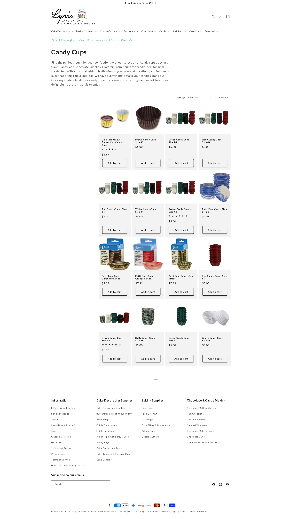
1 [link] (156, 377)
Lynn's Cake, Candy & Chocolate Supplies (78, 511)
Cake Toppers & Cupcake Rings (113, 454)
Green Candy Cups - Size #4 (180, 141)
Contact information (198, 511)
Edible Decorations (107, 425)
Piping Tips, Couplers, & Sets (112, 436)
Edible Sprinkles (105, 431)
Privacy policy (142, 511)
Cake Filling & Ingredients (156, 425)
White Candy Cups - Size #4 (146, 210)
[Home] (53, 40)
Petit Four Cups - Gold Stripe (181, 277)
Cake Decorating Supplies (110, 408)
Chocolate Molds (196, 419)
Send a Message (60, 413)
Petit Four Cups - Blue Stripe (214, 210)
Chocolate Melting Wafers (201, 408)
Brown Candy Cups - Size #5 (113, 339)
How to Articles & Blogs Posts (68, 465)
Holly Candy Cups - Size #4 (212, 141)
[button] (61, 31)
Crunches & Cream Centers (202, 442)
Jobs (53, 431)
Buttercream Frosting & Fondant (114, 413)
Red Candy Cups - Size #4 (114, 210)
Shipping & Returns (62, 448)
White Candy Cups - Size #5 (213, 339)
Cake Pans (147, 408)
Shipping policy (178, 511)
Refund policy (126, 511)
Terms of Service (60, 459)
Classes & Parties (61, 436)
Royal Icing (102, 419)
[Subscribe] (106, 484)
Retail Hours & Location (64, 425)
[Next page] (173, 377)
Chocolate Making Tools (200, 431)
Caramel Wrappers (197, 425)
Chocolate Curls (196, 436)
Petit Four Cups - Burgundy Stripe (111, 277)
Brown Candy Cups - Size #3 (146, 141)
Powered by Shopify (107, 511)
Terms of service (160, 511)
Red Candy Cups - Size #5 (214, 277)
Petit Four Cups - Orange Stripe (144, 277)
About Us (56, 419)
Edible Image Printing (63, 408)
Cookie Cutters (150, 436)
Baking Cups (149, 431)
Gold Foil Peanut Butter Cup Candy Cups (112, 142)
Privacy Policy (58, 454)
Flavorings (147, 419)
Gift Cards (57, 442)
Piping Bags (103, 442)
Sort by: (181, 97)
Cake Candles (104, 459)
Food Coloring (149, 413)
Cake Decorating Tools (109, 448)
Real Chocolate (195, 413)
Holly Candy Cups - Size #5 (145, 339)
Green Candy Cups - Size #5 (180, 339)
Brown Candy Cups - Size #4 (180, 210)
